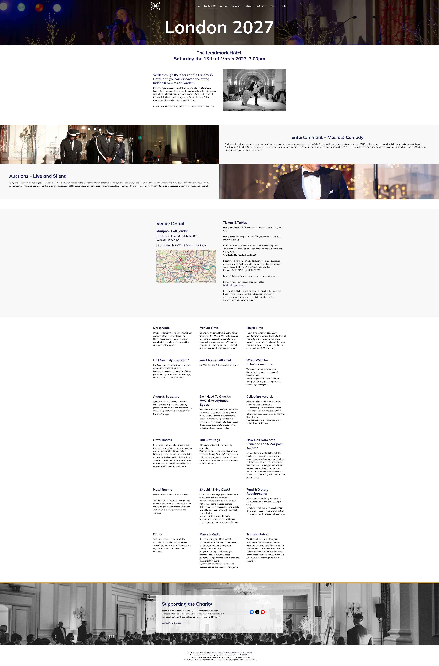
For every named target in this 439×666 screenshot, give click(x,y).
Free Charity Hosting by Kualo (241, 652)
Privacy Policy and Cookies (219, 652)
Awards (223, 6)
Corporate (236, 6)
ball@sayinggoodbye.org (234, 285)
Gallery (248, 6)
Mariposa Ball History (204, 106)
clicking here (270, 276)
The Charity (260, 6)
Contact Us (166, 623)
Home (197, 6)
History (273, 6)
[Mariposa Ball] (155, 6)
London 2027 (210, 6)
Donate (177, 623)
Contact (284, 6)
